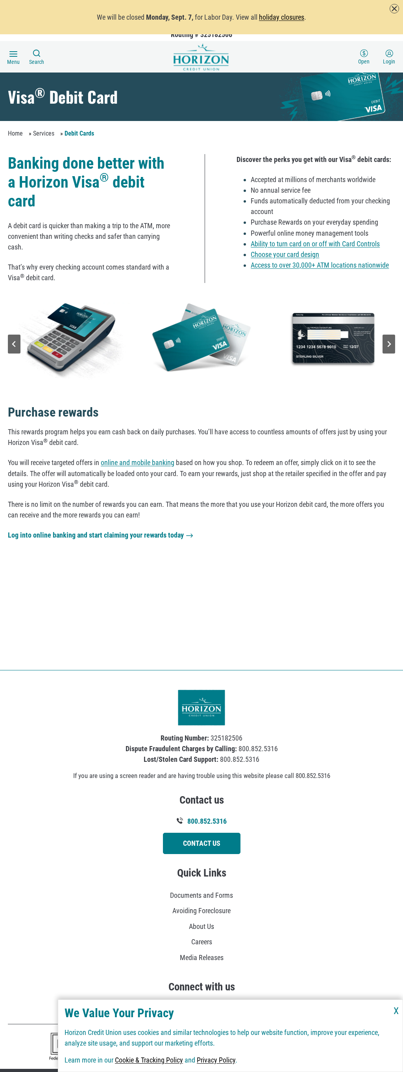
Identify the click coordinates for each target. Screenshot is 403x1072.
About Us (201, 926)
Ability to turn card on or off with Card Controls (315, 244)
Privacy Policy (216, 1060)
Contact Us (201, 843)
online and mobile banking (137, 462)
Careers (201, 942)
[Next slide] (389, 344)
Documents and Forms (201, 895)
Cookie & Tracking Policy (149, 1060)
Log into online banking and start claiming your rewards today (96, 535)
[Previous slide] (14, 344)
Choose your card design (285, 254)
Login (389, 61)
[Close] (394, 8)
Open (364, 61)
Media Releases (202, 957)
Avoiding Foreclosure (201, 910)
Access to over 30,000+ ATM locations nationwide (320, 265)
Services (43, 133)
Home (15, 133)
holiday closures (281, 17)
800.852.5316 (206, 821)
